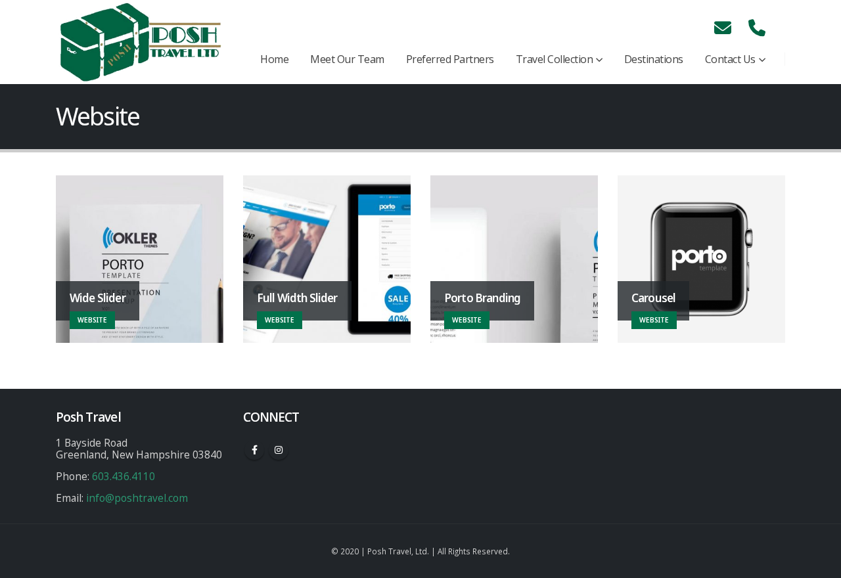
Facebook (254, 450)
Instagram (278, 450)
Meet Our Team (347, 59)
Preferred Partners (450, 59)
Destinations (653, 59)
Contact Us (730, 59)
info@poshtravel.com (137, 498)
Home (274, 59)
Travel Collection (554, 59)
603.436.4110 (123, 476)
